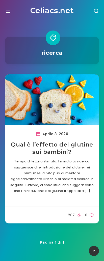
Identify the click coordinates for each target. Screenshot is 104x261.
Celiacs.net (52, 10)
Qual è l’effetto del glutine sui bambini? (52, 148)
